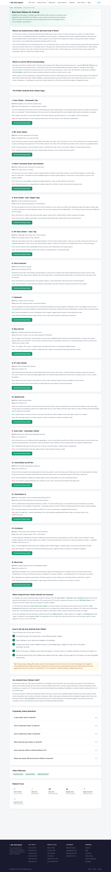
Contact (99, 869)
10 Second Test (32, 853)
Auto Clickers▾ (62, 2)
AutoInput (87, 614)
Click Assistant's (30, 698)
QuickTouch (82, 598)
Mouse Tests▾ (41, 2)
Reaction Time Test (52, 858)
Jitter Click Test (32, 858)
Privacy (89, 869)
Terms (94, 869)
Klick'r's (38, 616)
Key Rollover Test (71, 856)
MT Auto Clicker (88, 65)
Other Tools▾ (81, 2)
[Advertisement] (55, 822)
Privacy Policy (89, 856)
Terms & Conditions (90, 858)
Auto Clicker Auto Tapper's (40, 606)
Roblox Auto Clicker (43, 774)
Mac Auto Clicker (18, 774)
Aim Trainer (50, 856)
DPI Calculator (51, 853)
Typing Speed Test (71, 850)
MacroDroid (57, 614)
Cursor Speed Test (52, 861)
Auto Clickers (18, 7)
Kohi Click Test (32, 861)
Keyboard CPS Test (71, 853)
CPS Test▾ (32, 2)
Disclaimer (88, 861)
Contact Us (88, 853)
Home (11, 7)
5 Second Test (32, 850)
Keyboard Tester (70, 847)
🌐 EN (99, 2)
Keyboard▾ (52, 2)
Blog (89, 2)
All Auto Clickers (30, 774)
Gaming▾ (72, 2)
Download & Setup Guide (22, 123)
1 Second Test (32, 847)
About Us (87, 847)
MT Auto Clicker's (86, 600)
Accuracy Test (51, 850)
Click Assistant (17, 72)
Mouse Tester (51, 847)
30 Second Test (32, 856)
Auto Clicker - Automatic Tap (66, 598)
